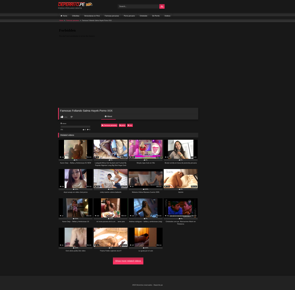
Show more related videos (128, 261)
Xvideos (167, 16)
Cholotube (143, 16)
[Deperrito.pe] (75, 4)
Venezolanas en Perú (92, 16)
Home (65, 16)
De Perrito (156, 16)
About (109, 116)
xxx (131, 125)
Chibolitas (75, 16)
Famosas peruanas (112, 16)
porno (123, 125)
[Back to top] (287, 283)
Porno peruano (129, 16)
